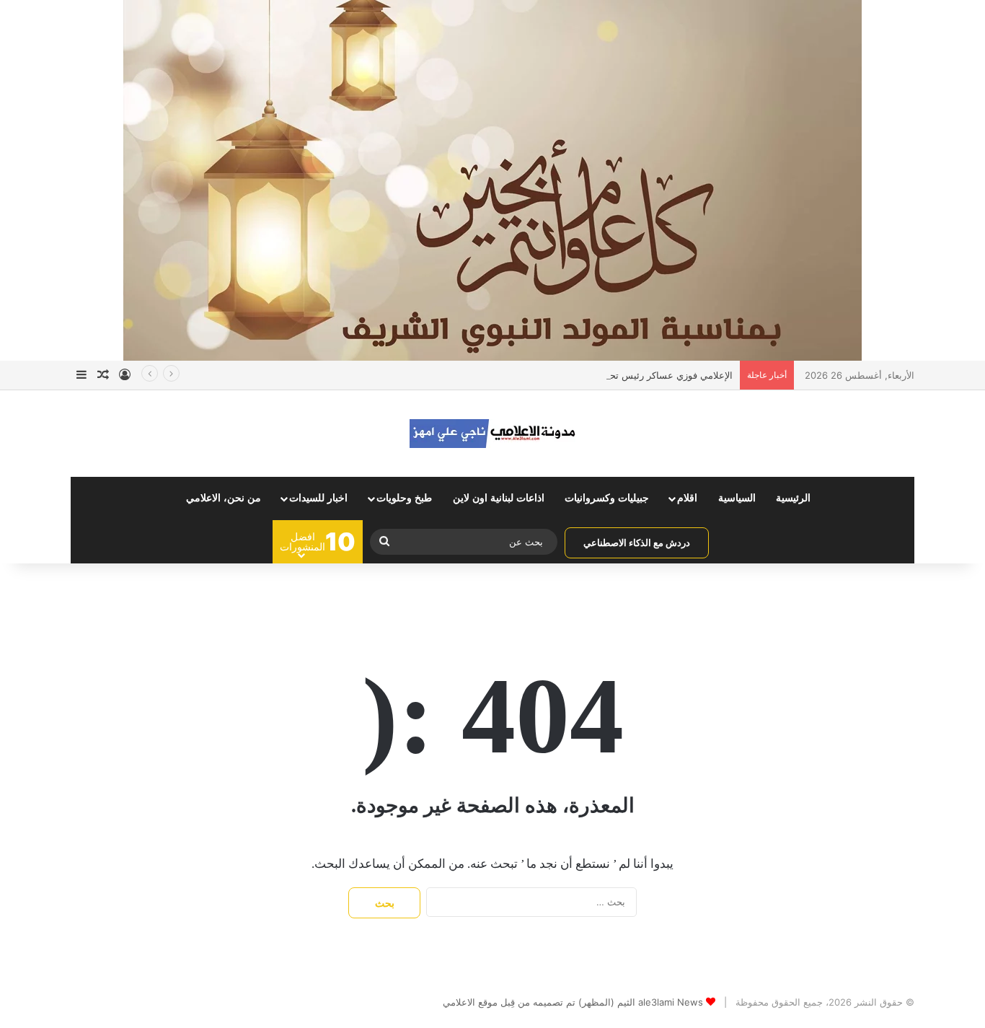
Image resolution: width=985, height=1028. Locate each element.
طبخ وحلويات (404, 498)
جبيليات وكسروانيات (607, 498)
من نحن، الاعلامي (223, 498)
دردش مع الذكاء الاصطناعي (636, 542)
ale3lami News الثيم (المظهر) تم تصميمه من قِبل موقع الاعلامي (573, 1002)
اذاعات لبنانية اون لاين (498, 498)
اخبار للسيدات (318, 498)
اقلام (687, 498)
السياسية (737, 498)
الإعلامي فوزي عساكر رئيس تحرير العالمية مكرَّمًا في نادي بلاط (608, 375)
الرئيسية (793, 498)
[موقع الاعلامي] (492, 433)
